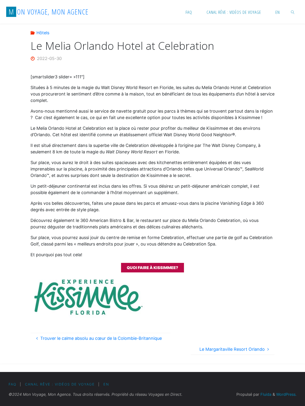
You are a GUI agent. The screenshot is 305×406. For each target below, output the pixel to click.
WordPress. (286, 394)
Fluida (265, 394)
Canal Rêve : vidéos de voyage (60, 384)
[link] (293, 12)
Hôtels (42, 32)
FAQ (12, 384)
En (106, 384)
